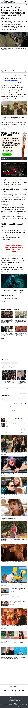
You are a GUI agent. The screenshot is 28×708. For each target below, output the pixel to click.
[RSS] (19, 690)
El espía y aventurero (8, 180)
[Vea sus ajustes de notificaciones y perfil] (25, 1)
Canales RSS (3, 694)
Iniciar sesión (17, 393)
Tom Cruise (14, 363)
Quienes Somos (10, 694)
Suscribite (7, 154)
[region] (14, 412)
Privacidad (21, 694)
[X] (8, 690)
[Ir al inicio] (9, 1)
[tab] (6, 404)
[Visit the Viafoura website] (24, 430)
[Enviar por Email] (13, 70)
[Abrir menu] (2, 2)
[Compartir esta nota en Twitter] (6, 70)
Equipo (25, 694)
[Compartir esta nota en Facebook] (2, 70)
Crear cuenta (23, 393)
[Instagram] (16, 690)
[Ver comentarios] (26, 5)
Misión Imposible (11, 80)
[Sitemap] (23, 690)
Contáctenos (16, 694)
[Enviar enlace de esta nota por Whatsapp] (9, 70)
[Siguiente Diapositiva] (26, 378)
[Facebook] (5, 690)
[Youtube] (12, 690)
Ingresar (22, 1)
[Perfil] (14, 687)
